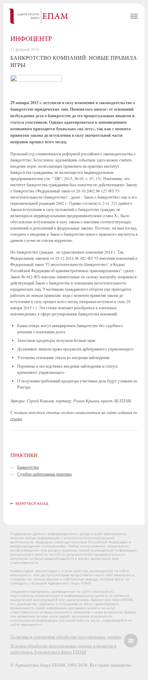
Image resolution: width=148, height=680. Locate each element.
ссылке (16, 418)
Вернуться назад (31, 503)
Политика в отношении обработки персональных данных (65, 637)
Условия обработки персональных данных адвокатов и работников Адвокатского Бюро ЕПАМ (63, 649)
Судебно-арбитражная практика (44, 474)
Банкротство (28, 467)
